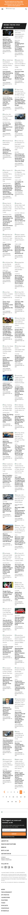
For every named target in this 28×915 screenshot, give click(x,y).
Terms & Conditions (6, 859)
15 (12, 801)
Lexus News (18, 121)
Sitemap (3, 857)
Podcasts (4, 905)
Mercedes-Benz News (19, 505)
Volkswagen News (7, 382)
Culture (17, 354)
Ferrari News (6, 675)
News (4, 147)
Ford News (5, 270)
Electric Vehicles (19, 97)
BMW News (17, 40)
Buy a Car (5, 850)
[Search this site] (26, 9)
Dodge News (6, 324)
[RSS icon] (12, 867)
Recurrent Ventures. (9, 872)
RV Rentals (5, 911)
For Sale (5, 738)
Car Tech (5, 69)
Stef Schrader (6, 50)
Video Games (18, 180)
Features (4, 900)
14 (8, 801)
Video (3, 903)
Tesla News (6, 37)
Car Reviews (5, 897)
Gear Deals (5, 908)
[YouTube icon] (2, 867)
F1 (3, 300)
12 (21, 797)
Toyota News (6, 96)
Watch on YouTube (8, 844)
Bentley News (18, 741)
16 (16, 801)
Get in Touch (6, 853)
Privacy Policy (20, 1)
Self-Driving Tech (19, 327)
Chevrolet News (7, 214)
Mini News (5, 473)
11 (17, 797)
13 (24, 797)
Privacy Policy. (11, 836)
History (17, 152)
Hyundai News (18, 69)
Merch (3, 847)
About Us (4, 841)
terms (23, 879)
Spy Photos (5, 895)
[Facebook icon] (9, 867)
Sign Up (14, 834)
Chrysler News (7, 183)
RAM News (17, 300)
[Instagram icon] (5, 867)
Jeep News (17, 414)
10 (13, 797)
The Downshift (6, 892)
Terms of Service (5, 836)
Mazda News (18, 710)
